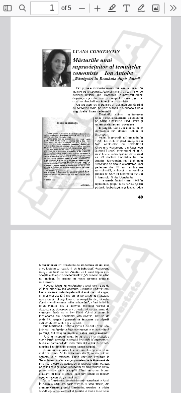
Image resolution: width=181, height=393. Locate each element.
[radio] (112, 8)
